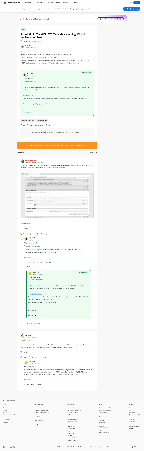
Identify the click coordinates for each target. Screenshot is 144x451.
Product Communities (13, 9)
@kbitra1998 (24, 165)
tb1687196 (28, 335)
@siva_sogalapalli (32, 243)
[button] (131, 9)
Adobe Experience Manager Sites (43, 9)
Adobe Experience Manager (26, 9)
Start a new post (70, 145)
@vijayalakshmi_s (31, 81)
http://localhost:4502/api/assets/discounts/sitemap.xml (38, 57)
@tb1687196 (30, 366)
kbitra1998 (28, 45)
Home (4, 9)
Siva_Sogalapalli (30, 160)
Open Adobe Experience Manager (112, 19)
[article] (57, 197)
